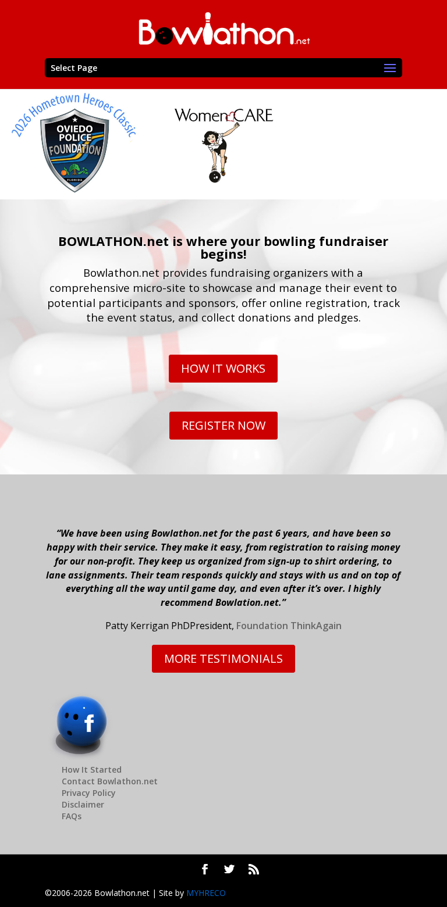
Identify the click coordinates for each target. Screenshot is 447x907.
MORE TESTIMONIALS (223, 658)
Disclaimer (83, 804)
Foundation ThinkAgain (289, 625)
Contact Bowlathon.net (110, 781)
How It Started (92, 769)
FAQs (71, 816)
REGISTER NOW (223, 425)
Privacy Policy (89, 792)
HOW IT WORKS (223, 368)
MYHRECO (206, 892)
